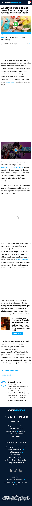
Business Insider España (15, 480)
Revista (9, 434)
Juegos (3, 37)
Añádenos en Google (10, 43)
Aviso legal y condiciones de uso (15, 447)
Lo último (21, 431)
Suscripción (22, 460)
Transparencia (15, 455)
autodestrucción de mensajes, (12, 167)
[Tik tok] (14, 417)
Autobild (15, 477)
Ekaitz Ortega (6, 39)
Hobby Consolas (21, 482)
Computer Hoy (9, 482)
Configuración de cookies (16, 463)
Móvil (9, 375)
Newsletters (19, 434)
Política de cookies (15, 452)
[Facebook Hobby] (5, 417)
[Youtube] (27, 417)
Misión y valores (10, 460)
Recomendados (11, 431)
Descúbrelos (17, 333)
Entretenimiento (15, 428)
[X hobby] (8, 417)
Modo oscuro (11, 82)
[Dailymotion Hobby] (20, 417)
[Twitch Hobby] (11, 417)
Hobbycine (18, 426)
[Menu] (2, 2)
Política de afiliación (15, 457)
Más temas (16, 436)
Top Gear (16, 485)
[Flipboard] (24, 417)
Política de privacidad (15, 449)
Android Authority (22, 260)
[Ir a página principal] (13, 2)
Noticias (3, 375)
